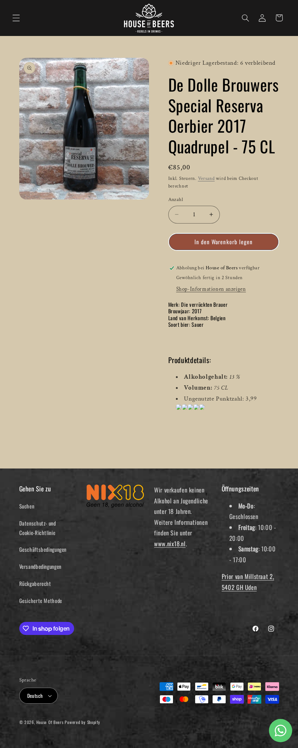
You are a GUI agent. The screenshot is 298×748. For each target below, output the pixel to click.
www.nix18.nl (170, 543)
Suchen (27, 506)
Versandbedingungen (40, 566)
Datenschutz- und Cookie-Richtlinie (37, 527)
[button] (16, 17)
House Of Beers (49, 722)
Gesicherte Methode (40, 600)
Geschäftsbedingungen (43, 549)
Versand (206, 178)
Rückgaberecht (35, 583)
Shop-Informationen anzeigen (211, 289)
